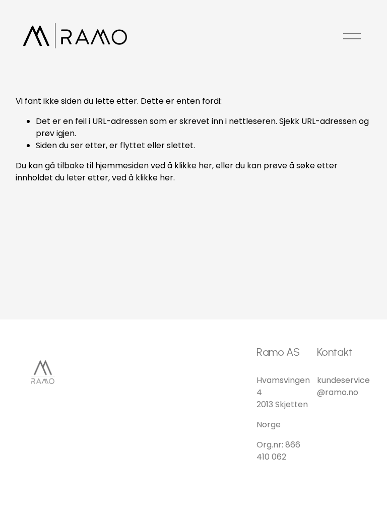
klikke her (193, 165)
